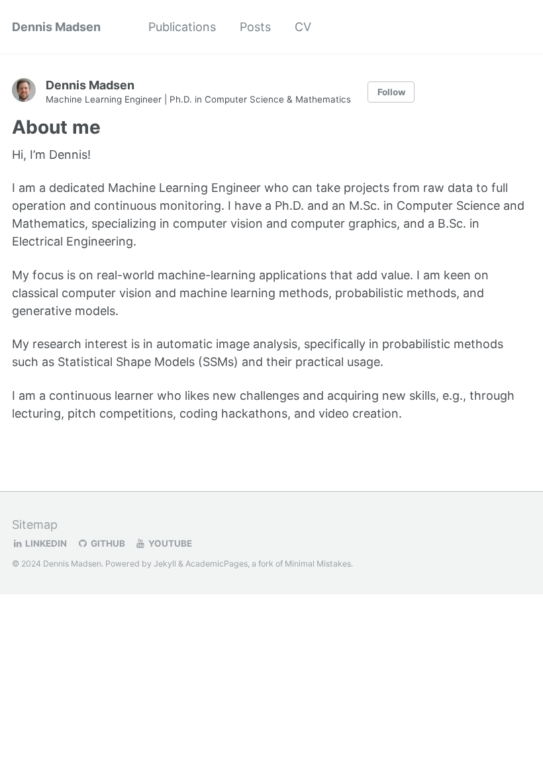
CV (303, 27)
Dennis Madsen (56, 27)
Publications (182, 27)
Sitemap (35, 524)
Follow (391, 92)
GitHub (107, 543)
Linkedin (45, 543)
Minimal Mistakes (318, 564)
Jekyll (165, 564)
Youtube (169, 543)
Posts (255, 27)
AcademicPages (216, 564)
